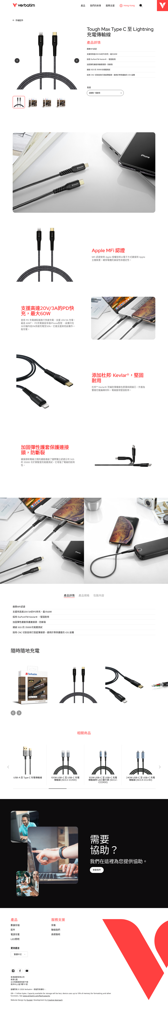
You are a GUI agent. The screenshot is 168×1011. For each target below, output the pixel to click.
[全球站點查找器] (127, 5)
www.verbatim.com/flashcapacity (36, 996)
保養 (53, 925)
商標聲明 (55, 934)
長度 (89, 87)
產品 (83, 5)
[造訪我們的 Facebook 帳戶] (20, 972)
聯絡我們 (55, 929)
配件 (13, 929)
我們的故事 (95, 5)
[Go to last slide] (13, 712)
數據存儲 (15, 925)
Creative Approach (55, 1000)
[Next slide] (19, 712)
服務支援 (110, 5)
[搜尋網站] (141, 5)
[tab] (22, 788)
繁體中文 (18, 954)
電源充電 (15, 934)
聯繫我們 (97, 869)
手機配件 (19, 20)
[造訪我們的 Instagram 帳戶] (13, 972)
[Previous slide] (8, 767)
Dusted (29, 1000)
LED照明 (15, 939)
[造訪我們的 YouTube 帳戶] (26, 972)
